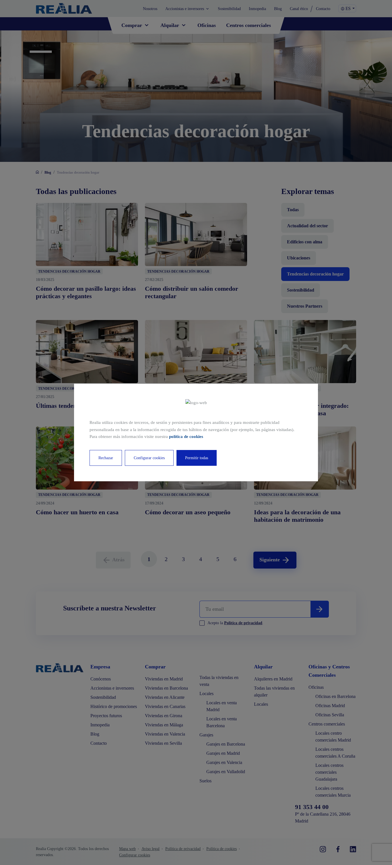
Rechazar (105, 458)
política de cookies (186, 436)
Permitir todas (196, 458)
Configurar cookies (149, 458)
